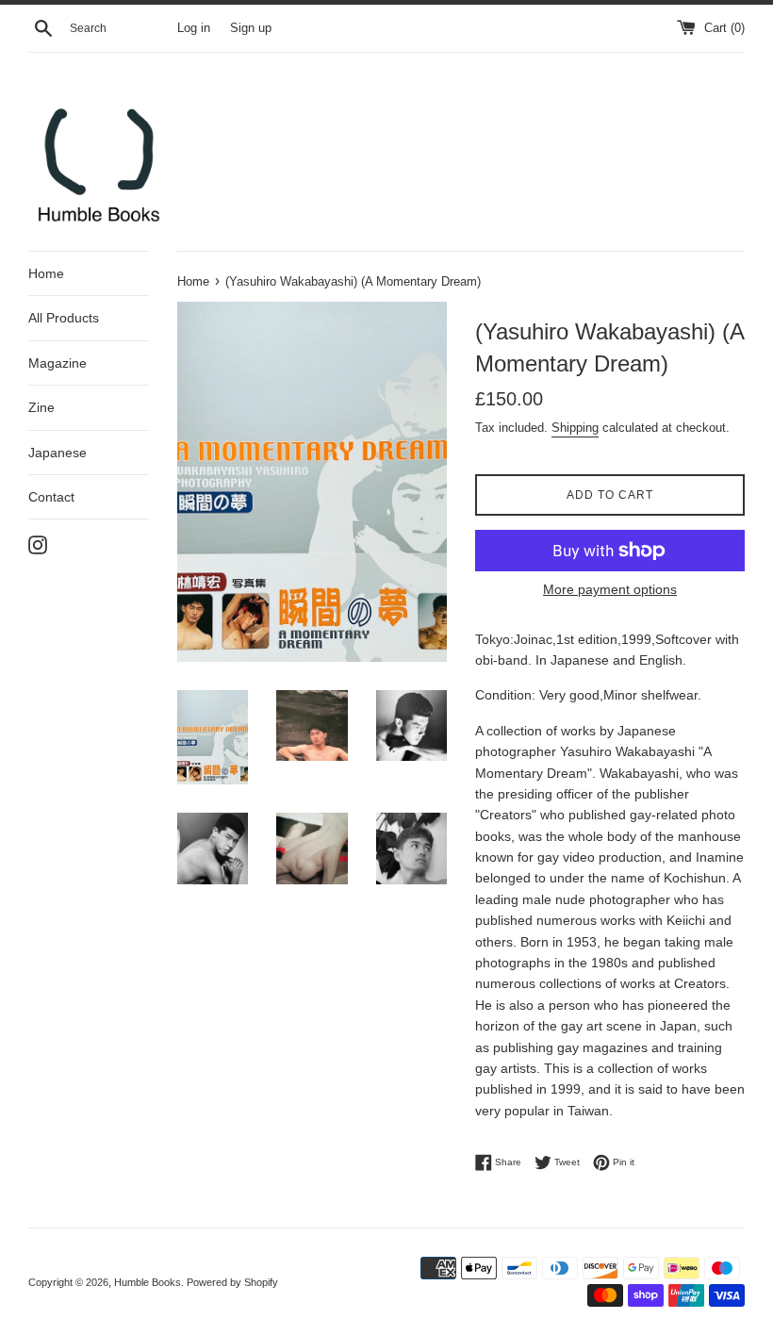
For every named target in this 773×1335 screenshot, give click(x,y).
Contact (51, 496)
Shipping (575, 427)
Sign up (250, 28)
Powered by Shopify (232, 1282)
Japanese (57, 452)
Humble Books (147, 1282)
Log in (193, 28)
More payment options (610, 589)
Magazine (57, 363)
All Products (63, 317)
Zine (41, 407)
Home (46, 273)
